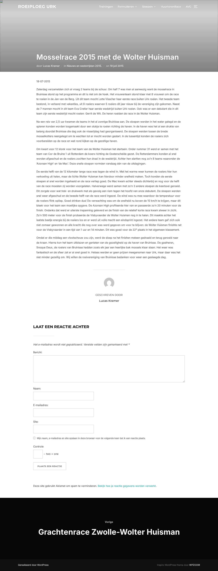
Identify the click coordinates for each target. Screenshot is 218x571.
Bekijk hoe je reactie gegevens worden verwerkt (127, 485)
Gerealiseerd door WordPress (33, 565)
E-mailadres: (40, 405)
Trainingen (106, 6)
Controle (38, 446)
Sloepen (147, 6)
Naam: (37, 388)
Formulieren (126, 6)
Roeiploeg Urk (37, 6)
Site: (35, 421)
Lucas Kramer (51, 65)
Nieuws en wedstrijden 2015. (84, 65)
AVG (188, 6)
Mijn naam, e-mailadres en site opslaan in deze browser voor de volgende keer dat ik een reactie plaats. (91, 438)
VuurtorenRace (171, 6)
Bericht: (37, 352)
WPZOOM (194, 565)
